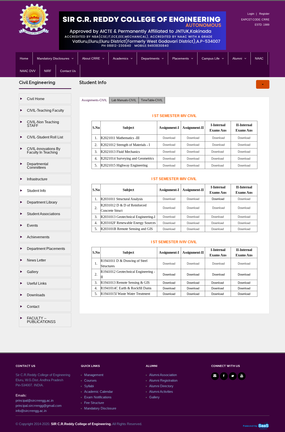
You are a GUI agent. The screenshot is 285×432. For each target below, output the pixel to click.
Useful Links (37, 283)
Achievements (38, 237)
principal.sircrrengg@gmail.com (39, 405)
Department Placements (46, 249)
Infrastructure (37, 179)
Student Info (36, 191)
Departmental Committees (37, 165)
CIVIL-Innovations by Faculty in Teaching (43, 150)
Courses (90, 380)
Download (218, 199)
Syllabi (89, 386)
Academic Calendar (98, 391)
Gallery (32, 272)
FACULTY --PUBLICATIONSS (41, 320)
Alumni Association (163, 375)
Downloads (36, 295)
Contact (33, 306)
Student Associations (43, 214)
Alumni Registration (163, 380)
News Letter (36, 260)
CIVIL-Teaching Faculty (45, 110)
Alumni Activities (161, 391)
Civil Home (36, 99)
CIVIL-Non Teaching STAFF (43, 124)
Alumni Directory (161, 386)
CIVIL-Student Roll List (45, 137)
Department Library (42, 202)
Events (32, 225)
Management (93, 375)
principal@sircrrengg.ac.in (34, 400)
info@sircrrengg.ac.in (31, 411)
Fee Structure (94, 403)
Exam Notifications (98, 397)
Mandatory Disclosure (100, 408)
